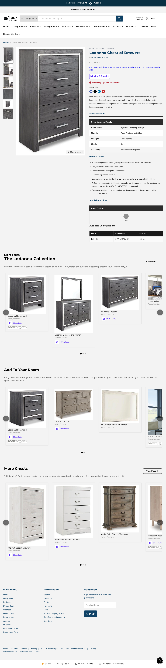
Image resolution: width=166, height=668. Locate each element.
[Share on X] (95, 91)
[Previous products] (6, 312)
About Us (48, 598)
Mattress (66, 26)
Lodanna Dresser (109, 311)
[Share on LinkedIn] (99, 91)
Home (6, 26)
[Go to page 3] (85, 353)
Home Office (82, 26)
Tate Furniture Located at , (55, 617)
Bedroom (34, 26)
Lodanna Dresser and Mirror (67, 334)
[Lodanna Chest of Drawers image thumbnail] (8, 55)
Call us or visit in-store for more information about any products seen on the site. (124, 68)
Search (47, 594)
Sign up (90, 613)
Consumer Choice (148, 26)
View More (151, 261)
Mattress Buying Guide (54, 613)
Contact (47, 602)
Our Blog (48, 621)
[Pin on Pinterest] (103, 91)
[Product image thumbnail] (8, 70)
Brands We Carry (11, 34)
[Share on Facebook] (90, 91)
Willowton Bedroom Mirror (114, 424)
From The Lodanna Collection (101, 48)
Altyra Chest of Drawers (19, 547)
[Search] (119, 19)
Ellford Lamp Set (156, 436)
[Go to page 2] (83, 353)
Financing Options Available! (105, 82)
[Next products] (160, 312)
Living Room (19, 26)
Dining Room (50, 26)
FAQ (46, 609)
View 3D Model (101, 76)
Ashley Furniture (100, 57)
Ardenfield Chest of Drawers (114, 534)
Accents (117, 26)
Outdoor (130, 26)
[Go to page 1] (81, 354)
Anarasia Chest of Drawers (67, 539)
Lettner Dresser (62, 421)
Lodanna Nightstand (17, 316)
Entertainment (101, 26)
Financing (48, 606)
